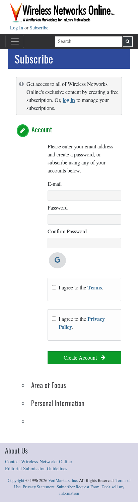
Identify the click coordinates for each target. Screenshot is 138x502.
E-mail (55, 183)
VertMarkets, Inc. (63, 480)
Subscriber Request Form (78, 487)
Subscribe (39, 27)
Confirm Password (67, 231)
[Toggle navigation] (14, 41)
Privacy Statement (39, 487)
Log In (17, 27)
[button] (23, 130)
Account (41, 129)
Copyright (16, 480)
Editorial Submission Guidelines (36, 468)
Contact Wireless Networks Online (38, 461)
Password (58, 207)
